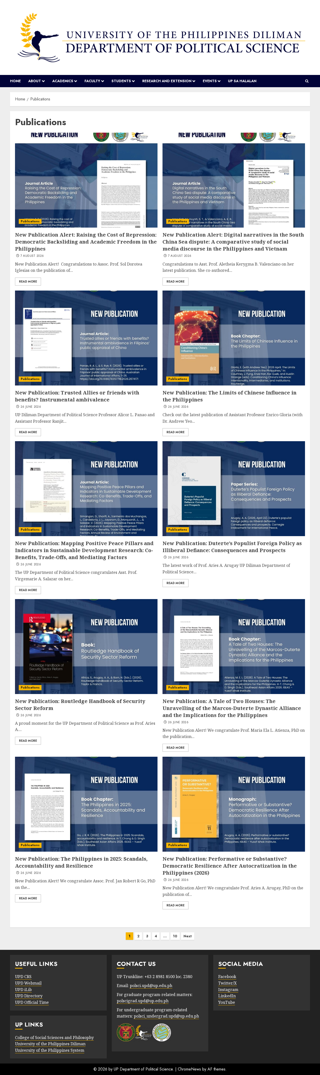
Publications (30, 221)
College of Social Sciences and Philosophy (54, 1037)
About (34, 80)
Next (188, 936)
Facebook (227, 976)
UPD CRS (23, 976)
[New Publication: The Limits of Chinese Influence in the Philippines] (233, 338)
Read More (28, 281)
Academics (62, 80)
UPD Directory (28, 996)
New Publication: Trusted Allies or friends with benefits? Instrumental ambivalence (77, 396)
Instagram (228, 989)
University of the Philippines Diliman (50, 1044)
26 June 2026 (30, 407)
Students (121, 80)
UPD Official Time (32, 1002)
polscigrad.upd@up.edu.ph (142, 1001)
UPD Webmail (28, 983)
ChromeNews (189, 1069)
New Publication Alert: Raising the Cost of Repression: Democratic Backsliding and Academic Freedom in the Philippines (86, 241)
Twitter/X (227, 983)
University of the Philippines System (49, 1050)
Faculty (92, 80)
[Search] (307, 81)
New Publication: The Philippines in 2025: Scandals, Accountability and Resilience (81, 862)
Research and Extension (167, 80)
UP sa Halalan (242, 80)
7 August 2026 (32, 256)
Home (15, 80)
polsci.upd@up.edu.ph (151, 985)
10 (175, 936)
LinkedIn (227, 996)
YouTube (226, 1002)
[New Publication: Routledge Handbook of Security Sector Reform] (86, 646)
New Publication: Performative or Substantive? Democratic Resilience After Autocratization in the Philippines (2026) (229, 865)
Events (210, 80)
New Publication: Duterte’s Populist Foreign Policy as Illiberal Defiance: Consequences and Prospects (232, 547)
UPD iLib (23, 989)
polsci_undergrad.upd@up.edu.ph (166, 1016)
